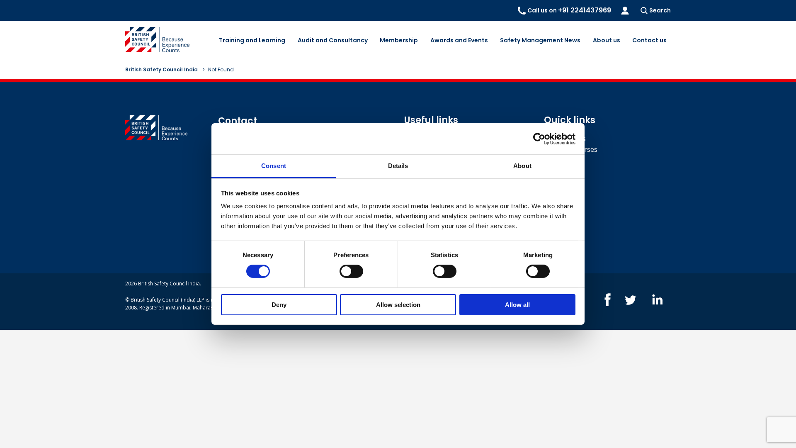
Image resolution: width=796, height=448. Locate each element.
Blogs (553, 159)
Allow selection (398, 304)
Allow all (517, 304)
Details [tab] (398, 165)
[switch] (351, 271)
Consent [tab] (273, 165)
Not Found (221, 69)
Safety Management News (540, 40)
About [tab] (522, 165)
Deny (279, 304)
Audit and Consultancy (333, 40)
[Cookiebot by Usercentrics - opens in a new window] (539, 138)
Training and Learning (252, 40)
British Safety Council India (161, 69)
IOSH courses (565, 138)
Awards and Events (459, 40)
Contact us (649, 40)
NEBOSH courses (570, 149)
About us (606, 40)
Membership (399, 40)
